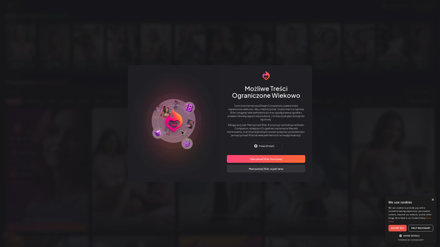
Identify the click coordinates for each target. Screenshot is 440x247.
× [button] (432, 199)
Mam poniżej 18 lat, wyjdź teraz (266, 168)
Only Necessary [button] (420, 228)
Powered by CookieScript (411, 240)
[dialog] (411, 220)
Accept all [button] (397, 228)
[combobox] (266, 146)
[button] (410, 236)
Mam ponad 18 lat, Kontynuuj (266, 159)
